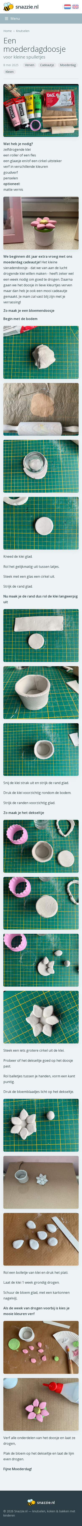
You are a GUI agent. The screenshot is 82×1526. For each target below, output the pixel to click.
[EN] (75, 7)
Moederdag (68, 65)
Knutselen (22, 31)
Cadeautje (47, 65)
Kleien (9, 72)
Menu (15, 18)
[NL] (67, 7)
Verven (29, 65)
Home (7, 31)
